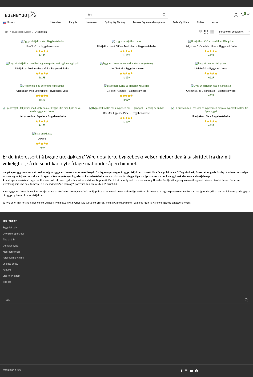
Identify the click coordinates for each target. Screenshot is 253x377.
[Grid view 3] (206, 32)
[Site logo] (21, 15)
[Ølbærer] (42, 134)
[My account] (235, 14)
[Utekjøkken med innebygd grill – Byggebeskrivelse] (42, 64)
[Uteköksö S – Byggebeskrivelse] (210, 64)
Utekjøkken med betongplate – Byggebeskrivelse (42, 91)
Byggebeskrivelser (21, 32)
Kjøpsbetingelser (11, 252)
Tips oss (7, 282)
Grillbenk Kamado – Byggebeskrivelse (126, 91)
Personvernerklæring (13, 258)
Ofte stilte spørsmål (13, 234)
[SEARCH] (164, 15)
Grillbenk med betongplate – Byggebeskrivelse (210, 91)
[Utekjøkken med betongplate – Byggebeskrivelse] (42, 86)
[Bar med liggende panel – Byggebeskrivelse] (126, 108)
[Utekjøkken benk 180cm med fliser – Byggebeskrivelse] (126, 41)
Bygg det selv (10, 228)
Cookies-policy (10, 264)
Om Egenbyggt (10, 246)
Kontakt (7, 270)
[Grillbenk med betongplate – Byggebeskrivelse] (210, 86)
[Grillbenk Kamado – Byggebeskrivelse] (126, 86)
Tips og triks (9, 240)
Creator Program (11, 276)
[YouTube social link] (191, 371)
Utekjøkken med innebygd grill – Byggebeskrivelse (42, 69)
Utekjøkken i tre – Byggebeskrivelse (211, 116)
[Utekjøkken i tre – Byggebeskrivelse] (210, 110)
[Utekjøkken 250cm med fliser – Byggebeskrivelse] (210, 41)
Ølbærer (42, 139)
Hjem (5, 32)
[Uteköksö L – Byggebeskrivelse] (42, 41)
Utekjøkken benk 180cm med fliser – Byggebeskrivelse (126, 46)
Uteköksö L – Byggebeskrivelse (42, 46)
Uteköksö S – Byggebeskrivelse (210, 69)
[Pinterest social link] (196, 371)
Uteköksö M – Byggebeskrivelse (126, 69)
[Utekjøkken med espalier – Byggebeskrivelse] (42, 110)
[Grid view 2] (200, 32)
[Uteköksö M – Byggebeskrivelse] (126, 64)
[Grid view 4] (212, 32)
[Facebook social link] (182, 371)
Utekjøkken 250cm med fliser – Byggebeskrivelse (210, 46)
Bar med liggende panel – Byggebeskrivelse (126, 113)
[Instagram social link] (186, 371)
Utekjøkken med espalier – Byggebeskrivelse (42, 116)
